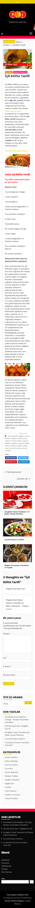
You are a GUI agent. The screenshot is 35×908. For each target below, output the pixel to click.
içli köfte (8, 438)
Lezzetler (9, 768)
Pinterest (11, 462)
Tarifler (9, 72)
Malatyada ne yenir (13, 111)
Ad (5, 658)
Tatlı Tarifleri (10, 791)
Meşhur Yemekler (12, 780)
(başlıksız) (5, 860)
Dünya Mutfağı (11, 761)
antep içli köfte (13, 436)
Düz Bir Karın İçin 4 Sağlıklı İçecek (17, 828)
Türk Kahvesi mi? (14, 472)
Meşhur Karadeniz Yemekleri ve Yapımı (16, 566)
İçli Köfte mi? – (20, 589)
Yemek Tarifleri (20, 72)
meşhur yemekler (16, 446)
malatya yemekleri (17, 443)
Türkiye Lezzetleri (12, 795)
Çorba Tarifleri (11, 757)
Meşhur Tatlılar (11, 776)
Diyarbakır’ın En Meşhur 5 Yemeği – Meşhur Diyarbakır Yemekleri (17, 719)
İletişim (4, 869)
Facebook (11, 457)
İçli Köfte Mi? (22, 479)
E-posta (7, 666)
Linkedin (24, 462)
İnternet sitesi (9, 675)
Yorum (6, 633)
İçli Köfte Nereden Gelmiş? (16, 150)
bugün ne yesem (24, 436)
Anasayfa (5, 863)
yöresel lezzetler (15, 448)
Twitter (23, 457)
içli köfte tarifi (16, 438)
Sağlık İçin (9, 783)
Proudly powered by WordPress (17, 898)
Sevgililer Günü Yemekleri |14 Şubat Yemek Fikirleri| (16, 513)
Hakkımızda (6, 866)
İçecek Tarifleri (11, 765)
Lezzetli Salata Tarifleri (14, 540)
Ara (3, 878)
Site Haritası (6, 872)
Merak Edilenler (11, 772)
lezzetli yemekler (16, 441)
